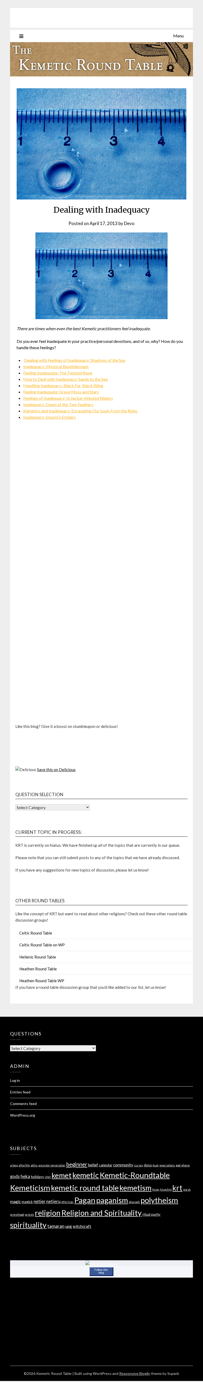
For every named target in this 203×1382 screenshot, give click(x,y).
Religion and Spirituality (101, 1212)
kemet (62, 1175)
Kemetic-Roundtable (135, 1175)
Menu (178, 35)
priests (29, 1214)
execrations (167, 1165)
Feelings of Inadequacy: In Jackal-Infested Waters (68, 398)
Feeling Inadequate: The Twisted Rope (57, 372)
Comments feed (23, 1103)
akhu (34, 1165)
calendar (105, 1165)
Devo (129, 223)
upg (68, 1226)
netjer (39, 1201)
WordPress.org (22, 1115)
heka (25, 1176)
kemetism (135, 1187)
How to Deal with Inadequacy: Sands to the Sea (65, 379)
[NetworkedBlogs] (101, 1263)
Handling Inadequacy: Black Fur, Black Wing (63, 385)
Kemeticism (30, 1187)
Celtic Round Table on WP (42, 944)
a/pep (14, 1165)
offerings (67, 1202)
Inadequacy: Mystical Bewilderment (56, 366)
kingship (166, 1189)
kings (155, 1189)
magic (15, 1201)
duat (156, 1165)
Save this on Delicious (56, 769)
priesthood (17, 1214)
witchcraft (82, 1226)
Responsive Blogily (134, 1373)
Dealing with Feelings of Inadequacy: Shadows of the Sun (74, 360)
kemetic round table (85, 1187)
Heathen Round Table (38, 968)
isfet (48, 1177)
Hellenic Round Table (37, 957)
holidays (37, 1177)
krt (177, 1187)
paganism (112, 1200)
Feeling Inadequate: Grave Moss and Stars (61, 391)
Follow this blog (101, 1271)
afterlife (24, 1165)
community (123, 1164)
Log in (15, 1080)
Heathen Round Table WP (41, 980)
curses (138, 1165)
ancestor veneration (51, 1165)
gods (15, 1176)
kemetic (85, 1175)
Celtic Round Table (35, 933)
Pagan (84, 1200)
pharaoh (134, 1202)
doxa (148, 1165)
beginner (76, 1164)
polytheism (159, 1200)
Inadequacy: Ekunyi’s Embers (49, 417)
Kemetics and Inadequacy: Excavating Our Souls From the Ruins (80, 410)
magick (27, 1202)
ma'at (187, 1189)
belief (93, 1164)
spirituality (28, 1224)
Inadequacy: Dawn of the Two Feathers (58, 404)
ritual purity (151, 1214)
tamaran (55, 1226)
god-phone (183, 1165)
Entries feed (20, 1092)
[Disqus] (101, 513)
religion (48, 1212)
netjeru (53, 1201)
